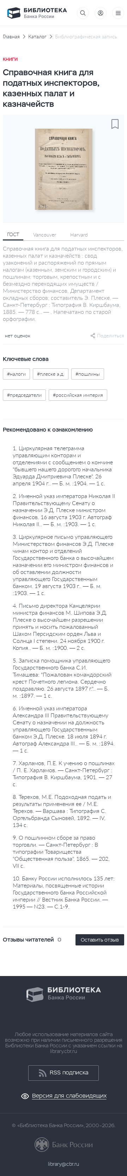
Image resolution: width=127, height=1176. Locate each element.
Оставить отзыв (100, 940)
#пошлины (87, 374)
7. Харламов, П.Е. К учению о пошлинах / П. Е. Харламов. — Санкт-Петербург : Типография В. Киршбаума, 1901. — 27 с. (64, 773)
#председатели (24, 395)
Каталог (37, 36)
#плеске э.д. (50, 374)
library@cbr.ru (63, 1164)
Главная (11, 36)
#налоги (16, 374)
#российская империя (78, 395)
